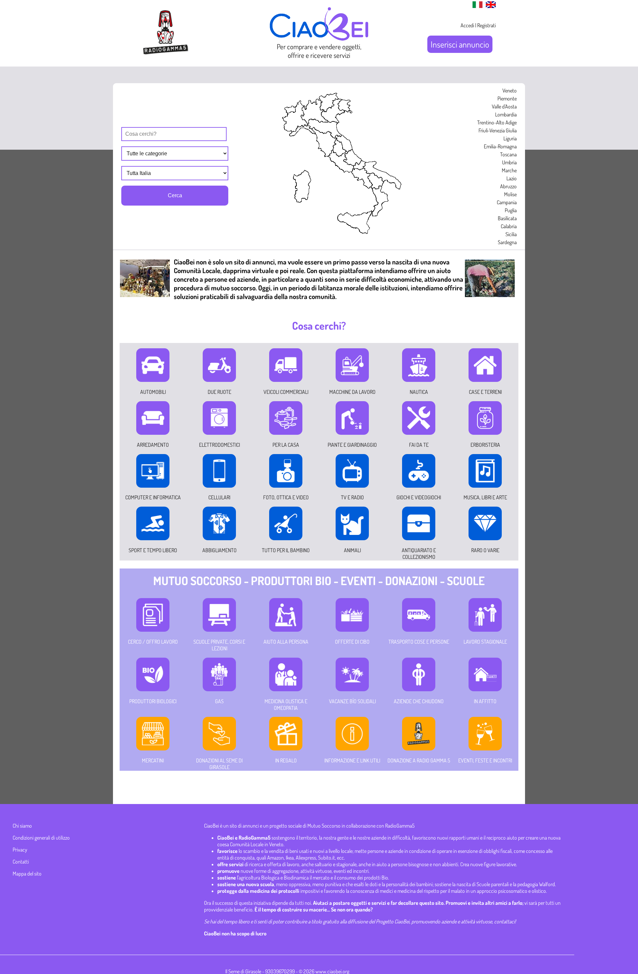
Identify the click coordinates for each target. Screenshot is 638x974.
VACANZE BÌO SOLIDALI (352, 701)
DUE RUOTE (219, 392)
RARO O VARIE (485, 550)
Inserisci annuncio (460, 44)
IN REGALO (286, 760)
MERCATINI (153, 760)
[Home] (319, 38)
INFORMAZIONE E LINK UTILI (352, 760)
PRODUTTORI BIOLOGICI (152, 701)
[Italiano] (475, 6)
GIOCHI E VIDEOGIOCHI (418, 497)
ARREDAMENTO (153, 444)
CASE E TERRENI (485, 392)
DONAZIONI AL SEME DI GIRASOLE (219, 763)
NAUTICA (419, 392)
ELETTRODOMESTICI (219, 444)
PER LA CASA (285, 444)
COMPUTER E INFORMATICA (153, 497)
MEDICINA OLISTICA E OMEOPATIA (286, 704)
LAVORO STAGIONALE (485, 641)
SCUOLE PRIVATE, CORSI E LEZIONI (219, 645)
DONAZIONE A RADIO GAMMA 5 (418, 760)
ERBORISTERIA (485, 444)
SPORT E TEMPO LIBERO (153, 550)
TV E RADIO (352, 497)
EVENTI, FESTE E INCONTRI (485, 760)
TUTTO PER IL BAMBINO (286, 550)
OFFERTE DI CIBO (352, 641)
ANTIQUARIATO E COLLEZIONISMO (419, 553)
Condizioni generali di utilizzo (41, 837)
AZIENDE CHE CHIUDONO (419, 701)
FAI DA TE (419, 444)
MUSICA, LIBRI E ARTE (485, 497)
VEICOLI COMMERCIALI (286, 392)
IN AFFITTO (485, 701)
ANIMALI (352, 550)
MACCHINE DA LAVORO (352, 392)
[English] (489, 6)
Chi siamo (22, 825)
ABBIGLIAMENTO (219, 550)
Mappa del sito (27, 873)
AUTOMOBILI (153, 392)
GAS (219, 701)
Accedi (467, 25)
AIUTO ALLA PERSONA (286, 641)
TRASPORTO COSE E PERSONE (418, 641)
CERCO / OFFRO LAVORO (153, 641)
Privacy (20, 849)
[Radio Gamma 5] (165, 54)
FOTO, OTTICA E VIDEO (286, 497)
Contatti (21, 861)
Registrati (486, 25)
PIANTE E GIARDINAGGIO (352, 444)
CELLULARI (219, 497)
